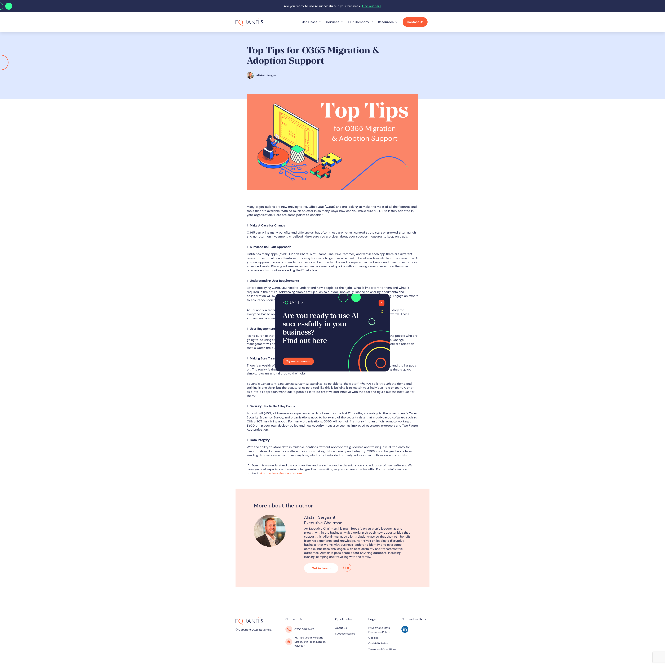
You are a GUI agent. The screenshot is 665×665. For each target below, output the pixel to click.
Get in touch (321, 568)
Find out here (371, 6)
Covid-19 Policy (378, 643)
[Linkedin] (347, 568)
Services (332, 22)
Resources (386, 22)
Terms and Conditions (382, 649)
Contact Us (415, 22)
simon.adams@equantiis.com (281, 473)
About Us (341, 628)
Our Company (358, 22)
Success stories (345, 633)
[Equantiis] (249, 22)
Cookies (373, 638)
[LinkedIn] (404, 632)
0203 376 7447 (304, 629)
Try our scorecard (298, 361)
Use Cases (309, 22)
